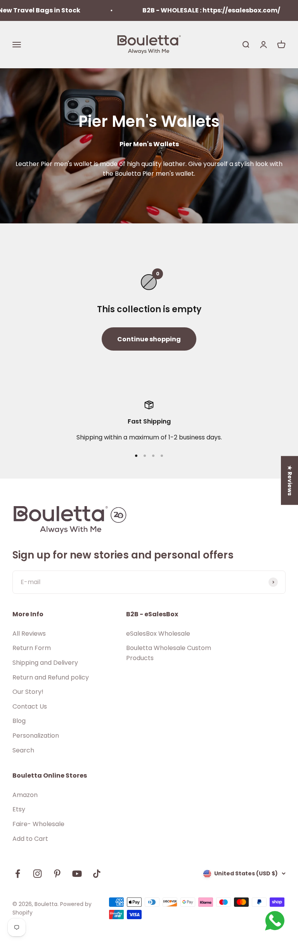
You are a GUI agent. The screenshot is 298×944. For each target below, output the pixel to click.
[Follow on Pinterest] (57, 873)
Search (23, 750)
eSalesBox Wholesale (158, 633)
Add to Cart (30, 838)
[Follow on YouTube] (77, 873)
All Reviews (29, 633)
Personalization (35, 735)
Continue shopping (149, 339)
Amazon (25, 794)
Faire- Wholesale (38, 824)
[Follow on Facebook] (17, 873)
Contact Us (29, 706)
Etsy (18, 809)
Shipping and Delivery (45, 662)
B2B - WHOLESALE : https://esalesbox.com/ (201, 10)
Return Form (31, 647)
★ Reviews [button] (290, 480)
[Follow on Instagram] (37, 873)
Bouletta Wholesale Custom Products (168, 652)
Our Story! (27, 691)
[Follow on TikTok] (97, 873)
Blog (19, 720)
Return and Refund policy (50, 677)
